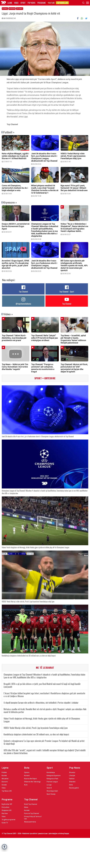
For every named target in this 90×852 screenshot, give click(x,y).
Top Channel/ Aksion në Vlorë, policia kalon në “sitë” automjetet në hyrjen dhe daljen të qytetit (74, 368)
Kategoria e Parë (52, 778)
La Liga (49, 785)
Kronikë (4, 775)
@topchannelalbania (23, 303)
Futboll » (8, 132)
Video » (8, 314)
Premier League (52, 782)
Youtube (51, 2)
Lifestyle (72, 775)
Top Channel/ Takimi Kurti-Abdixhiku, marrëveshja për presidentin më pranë (14, 337)
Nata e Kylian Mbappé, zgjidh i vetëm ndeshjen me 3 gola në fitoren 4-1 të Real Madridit (15, 157)
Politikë (4, 772)
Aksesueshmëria (30, 822)
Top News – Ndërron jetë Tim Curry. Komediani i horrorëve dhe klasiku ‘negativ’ (15, 366)
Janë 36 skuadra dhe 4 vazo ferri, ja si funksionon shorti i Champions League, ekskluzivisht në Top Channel (44, 158)
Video (16, 2)
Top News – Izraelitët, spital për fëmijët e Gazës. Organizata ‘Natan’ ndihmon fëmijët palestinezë (73, 339)
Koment (27, 775)
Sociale (4, 785)
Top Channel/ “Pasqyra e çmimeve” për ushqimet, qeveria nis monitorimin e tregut (42, 368)
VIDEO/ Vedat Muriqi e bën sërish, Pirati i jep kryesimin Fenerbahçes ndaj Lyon (73, 157)
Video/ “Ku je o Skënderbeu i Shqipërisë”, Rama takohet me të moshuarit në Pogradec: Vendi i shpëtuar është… (74, 229)
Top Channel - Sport (66, 291)
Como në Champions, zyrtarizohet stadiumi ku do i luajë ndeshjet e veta (15, 189)
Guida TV (5, 823)
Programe (41, 2)
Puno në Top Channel (31, 813)
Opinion (26, 772)
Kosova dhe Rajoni (30, 778)
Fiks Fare (5, 813)
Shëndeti (72, 782)
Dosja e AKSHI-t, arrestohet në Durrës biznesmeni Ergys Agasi (15, 228)
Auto (26, 785)
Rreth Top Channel (30, 804)
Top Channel (23, 291)
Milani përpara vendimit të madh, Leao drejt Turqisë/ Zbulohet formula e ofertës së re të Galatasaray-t (44, 190)
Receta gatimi (74, 788)
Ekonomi (5, 782)
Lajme (9, 2)
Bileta (26, 807)
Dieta (71, 785)
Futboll (5, 8)
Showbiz (72, 772)
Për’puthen (5, 807)
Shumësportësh (52, 791)
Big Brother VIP (7, 804)
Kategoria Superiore (53, 775)
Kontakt (27, 810)
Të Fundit (19, 8)
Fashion (72, 778)
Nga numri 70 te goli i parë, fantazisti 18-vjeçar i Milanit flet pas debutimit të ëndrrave (74, 189)
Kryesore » (10, 202)
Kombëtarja (51, 772)
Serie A (49, 788)
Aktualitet (5, 778)
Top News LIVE (62, 2)
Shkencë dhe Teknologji (32, 782)
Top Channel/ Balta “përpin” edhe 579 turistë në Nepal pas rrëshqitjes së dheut (44, 337)
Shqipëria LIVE (7, 810)
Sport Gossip (51, 794)
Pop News (31, 2)
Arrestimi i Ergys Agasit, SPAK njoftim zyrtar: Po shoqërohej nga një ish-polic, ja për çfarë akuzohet (15, 266)
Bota (26, 767)
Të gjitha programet (8, 819)
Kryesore (12, 8)
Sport (23, 2)
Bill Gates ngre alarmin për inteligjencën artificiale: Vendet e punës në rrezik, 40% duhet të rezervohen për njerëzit (74, 267)
